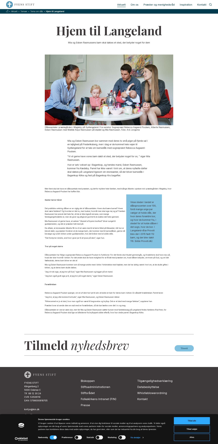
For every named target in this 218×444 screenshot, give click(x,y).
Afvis (192, 437)
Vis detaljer (135, 437)
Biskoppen (88, 380)
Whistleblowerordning (152, 393)
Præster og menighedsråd (159, 4)
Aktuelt (121, 4)
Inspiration (186, 4)
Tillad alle (192, 421)
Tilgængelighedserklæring (155, 380)
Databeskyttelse (148, 386)
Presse (85, 405)
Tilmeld (184, 348)
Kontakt (201, 4)
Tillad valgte (192, 429)
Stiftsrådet (88, 393)
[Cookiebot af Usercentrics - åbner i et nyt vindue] (21, 439)
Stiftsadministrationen (95, 386)
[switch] (78, 437)
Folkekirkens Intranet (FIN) (98, 399)
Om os (134, 4)
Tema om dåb (36, 11)
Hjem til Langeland (55, 11)
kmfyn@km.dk (31, 409)
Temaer (23, 11)
